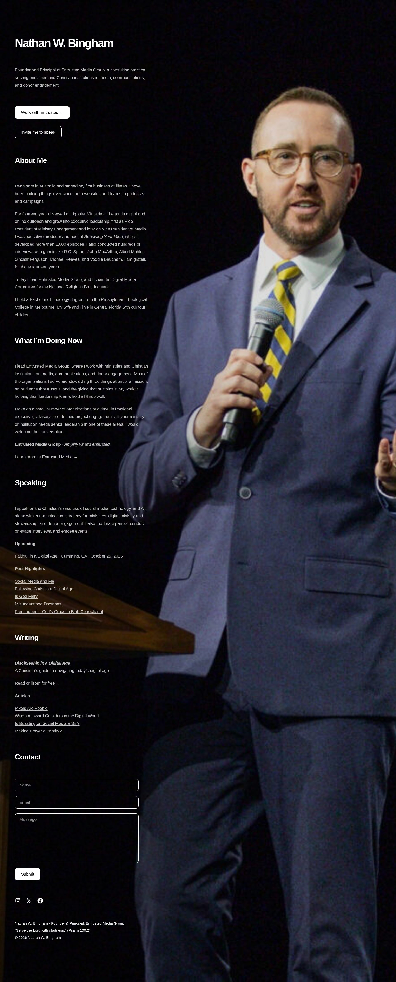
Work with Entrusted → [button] (42, 112)
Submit (27, 874)
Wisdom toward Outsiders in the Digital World (57, 715)
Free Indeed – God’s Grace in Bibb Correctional (59, 611)
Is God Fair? (26, 596)
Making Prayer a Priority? (38, 731)
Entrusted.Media (57, 456)
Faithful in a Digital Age (36, 556)
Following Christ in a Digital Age (44, 588)
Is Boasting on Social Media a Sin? (47, 723)
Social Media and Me (34, 581)
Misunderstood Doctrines (38, 603)
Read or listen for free (35, 683)
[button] (18, 901)
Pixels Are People (31, 708)
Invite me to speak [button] (38, 132)
